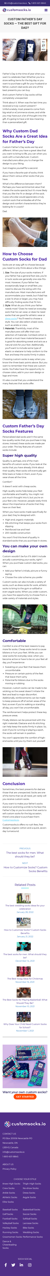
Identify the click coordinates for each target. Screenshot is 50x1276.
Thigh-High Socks (32, 1184)
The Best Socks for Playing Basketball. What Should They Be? (25, 1001)
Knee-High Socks (11, 1184)
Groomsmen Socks (12, 1237)
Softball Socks (30, 1219)
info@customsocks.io (13, 1152)
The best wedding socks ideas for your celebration (25, 907)
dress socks (11, 318)
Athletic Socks (10, 1197)
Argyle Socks (29, 1197)
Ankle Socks (9, 1193)
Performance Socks (33, 1237)
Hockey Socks (10, 1228)
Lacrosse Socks (30, 1223)
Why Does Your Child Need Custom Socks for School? (25, 1026)
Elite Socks (8, 1202)
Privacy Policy (9, 1169)
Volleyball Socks (11, 1223)
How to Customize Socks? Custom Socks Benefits (25, 931)
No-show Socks (31, 1188)
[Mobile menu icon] (46, 10)
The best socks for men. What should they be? (25, 956)
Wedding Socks (31, 1232)
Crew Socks (8, 1188)
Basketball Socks (31, 1209)
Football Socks (10, 1219)
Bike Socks (28, 1228)
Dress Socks (29, 1193)
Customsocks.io (11, 820)
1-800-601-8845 (10, 1156)
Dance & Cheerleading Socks (10, 1244)
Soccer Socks (29, 1214)
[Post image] (24, 898)
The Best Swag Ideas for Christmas (25, 979)
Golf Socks (8, 1214)
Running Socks (10, 1232)
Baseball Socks (10, 1209)
